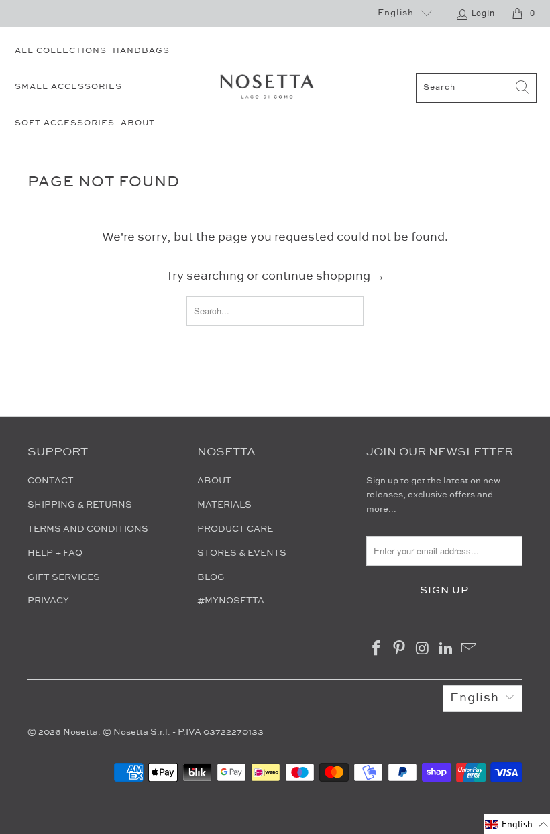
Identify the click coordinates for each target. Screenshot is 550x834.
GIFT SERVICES (64, 577)
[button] (517, 824)
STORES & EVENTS (241, 553)
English (396, 12)
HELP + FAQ (55, 553)
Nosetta (80, 732)
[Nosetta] (267, 88)
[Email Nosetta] (469, 648)
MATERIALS (224, 504)
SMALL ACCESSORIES (68, 87)
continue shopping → (323, 276)
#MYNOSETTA (230, 600)
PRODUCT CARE (235, 529)
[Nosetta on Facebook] (376, 648)
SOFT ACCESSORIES (65, 123)
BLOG (211, 577)
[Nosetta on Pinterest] (400, 648)
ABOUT (138, 123)
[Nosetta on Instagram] (423, 648)
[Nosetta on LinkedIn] (446, 648)
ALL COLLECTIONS (61, 51)
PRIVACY (48, 600)
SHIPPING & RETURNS (80, 504)
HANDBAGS (141, 51)
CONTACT (51, 480)
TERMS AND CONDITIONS (88, 529)
